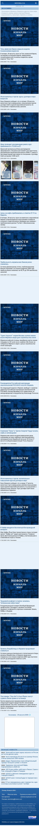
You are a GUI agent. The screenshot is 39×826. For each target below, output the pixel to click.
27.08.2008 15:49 (4, 540)
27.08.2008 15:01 (4, 613)
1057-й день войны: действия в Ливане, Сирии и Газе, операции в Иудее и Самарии (19, 770)
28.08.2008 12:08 (4, 348)
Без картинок (6, 797)
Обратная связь (12, 794)
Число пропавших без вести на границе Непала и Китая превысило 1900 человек (19, 757)
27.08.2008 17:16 (4, 443)
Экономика (6, 8)
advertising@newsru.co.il (15, 799)
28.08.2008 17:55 (4, 61)
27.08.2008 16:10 (4, 492)
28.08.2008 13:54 (4, 227)
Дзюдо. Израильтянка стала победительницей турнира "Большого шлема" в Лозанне (18, 761)
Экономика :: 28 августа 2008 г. (18, 715)
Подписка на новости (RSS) (28, 794)
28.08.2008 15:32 (4, 158)
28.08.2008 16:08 (4, 109)
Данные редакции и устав (28, 797)
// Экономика (12, 61)
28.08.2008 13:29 (4, 275)
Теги (3, 794)
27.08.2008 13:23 (4, 710)
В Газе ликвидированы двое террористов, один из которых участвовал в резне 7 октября (19, 783)
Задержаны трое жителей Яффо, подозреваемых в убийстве (14, 766)
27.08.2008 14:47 (4, 661)
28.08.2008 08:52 (4, 396)
